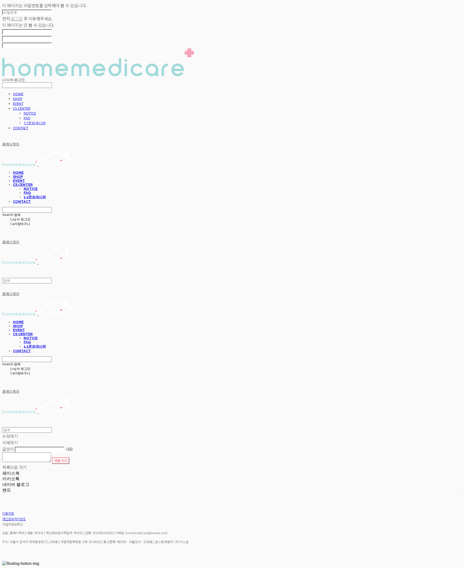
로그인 (17, 18)
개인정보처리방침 (14, 519)
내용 (69, 449)
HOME (18, 93)
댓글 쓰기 (60, 460)
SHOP (17, 98)
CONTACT (20, 128)
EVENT (18, 103)
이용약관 (8, 513)
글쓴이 (8, 449)
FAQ (27, 118)
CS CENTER (21, 108)
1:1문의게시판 (35, 122)
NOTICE (30, 113)
